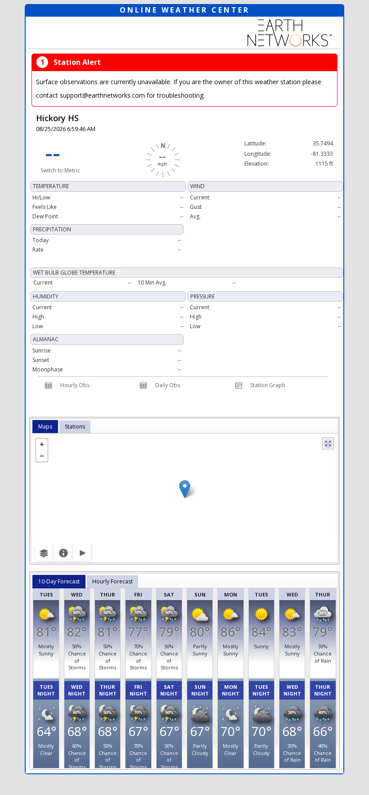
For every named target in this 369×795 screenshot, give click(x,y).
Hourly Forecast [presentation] (112, 581)
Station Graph (267, 385)
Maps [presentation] (45, 426)
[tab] (45, 427)
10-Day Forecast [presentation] (59, 581)
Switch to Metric (60, 170)
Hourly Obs (75, 385)
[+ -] (184, 498)
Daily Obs (167, 385)
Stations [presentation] (75, 426)
